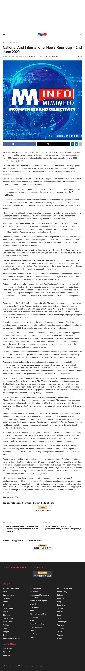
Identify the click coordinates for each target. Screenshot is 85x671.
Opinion (33, 630)
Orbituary (33, 634)
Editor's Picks (8, 608)
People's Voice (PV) (64, 588)
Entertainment (8, 618)
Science (60, 608)
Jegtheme (45, 666)
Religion (60, 602)
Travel (59, 631)
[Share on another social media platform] (80, 144)
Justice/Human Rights (38, 600)
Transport (61, 628)
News (32, 620)
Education (6, 615)
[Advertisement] (42, 15)
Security (60, 612)
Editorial (6, 612)
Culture (5, 602)
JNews (9, 666)
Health (5, 635)
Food (5, 628)
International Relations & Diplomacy (39, 596)
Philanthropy (62, 592)
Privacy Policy (8, 652)
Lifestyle (33, 604)
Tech (59, 618)
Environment (7, 621)
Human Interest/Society (11, 638)
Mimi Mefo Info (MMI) (28, 56)
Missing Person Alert (38, 614)
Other (32, 637)
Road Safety (61, 605)
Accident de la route (11, 588)
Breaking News (8, 595)
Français (6, 631)
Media (32, 610)
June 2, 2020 (43, 56)
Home (4, 42)
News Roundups (13, 42)
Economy (6, 605)
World (59, 638)
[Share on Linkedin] (76, 144)
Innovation (34, 592)
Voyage (60, 635)
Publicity (60, 598)
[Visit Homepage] (42, 34)
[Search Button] (81, 34)
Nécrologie (34, 617)
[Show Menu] (4, 34)
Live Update (34, 607)
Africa (5, 592)
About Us (6, 655)
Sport (59, 615)
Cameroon (6, 598)
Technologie (62, 621)
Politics (60, 595)
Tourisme (60, 625)
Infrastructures (35, 588)
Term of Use (7, 648)
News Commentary (37, 624)
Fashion (6, 625)
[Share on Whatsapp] (72, 144)
